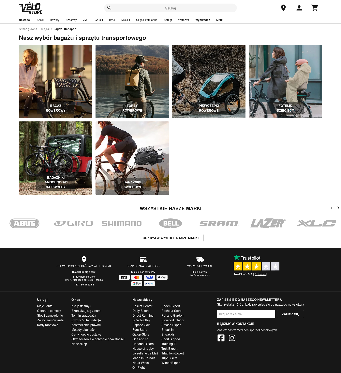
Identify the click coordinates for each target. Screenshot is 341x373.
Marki (219, 20)
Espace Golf (141, 325)
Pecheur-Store (171, 310)
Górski (99, 20)
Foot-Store (139, 329)
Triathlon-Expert (172, 353)
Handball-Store (143, 343)
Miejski (125, 20)
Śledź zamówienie (50, 315)
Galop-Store (140, 334)
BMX (112, 20)
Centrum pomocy (49, 310)
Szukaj (170, 7)
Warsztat (183, 20)
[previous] (331, 208)
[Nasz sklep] (283, 8)
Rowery (54, 20)
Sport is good (170, 339)
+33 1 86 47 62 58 (84, 284)
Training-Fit (169, 343)
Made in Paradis (143, 358)
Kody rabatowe (47, 325)
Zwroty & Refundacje (86, 320)
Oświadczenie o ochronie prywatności (98, 339)
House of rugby (143, 348)
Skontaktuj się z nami (84, 271)
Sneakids (168, 334)
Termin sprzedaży (83, 315)
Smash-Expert (171, 325)
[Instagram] (232, 338)
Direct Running (143, 315)
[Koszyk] (315, 8)
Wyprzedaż (202, 20)
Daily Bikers (140, 310)
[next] (338, 208)
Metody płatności (83, 329)
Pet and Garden (172, 315)
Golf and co (140, 339)
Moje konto (44, 306)
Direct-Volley (141, 320)
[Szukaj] (109, 8)
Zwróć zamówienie (200, 275)
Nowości (25, 20)
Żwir (85, 20)
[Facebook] (221, 338)
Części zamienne (146, 20)
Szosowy (71, 20)
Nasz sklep (79, 343)
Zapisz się (290, 314)
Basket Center (142, 306)
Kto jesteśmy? (81, 306)
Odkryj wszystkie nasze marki (171, 238)
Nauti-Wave (140, 362)
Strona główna (28, 29)
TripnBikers (169, 358)
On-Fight (138, 367)
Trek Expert (169, 348)
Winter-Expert (170, 362)
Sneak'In (167, 329)
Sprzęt (168, 20)
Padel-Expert (170, 306)
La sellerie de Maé (145, 353)
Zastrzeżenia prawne (86, 325)
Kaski (40, 20)
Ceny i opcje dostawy (86, 334)
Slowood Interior (172, 320)
